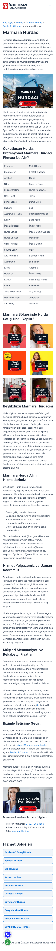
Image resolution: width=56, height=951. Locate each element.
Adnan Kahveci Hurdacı (17, 918)
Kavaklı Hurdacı (13, 877)
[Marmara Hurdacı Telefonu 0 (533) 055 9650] (7, 934)
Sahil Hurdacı (12, 869)
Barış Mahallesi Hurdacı (17, 910)
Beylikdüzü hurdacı (19, 752)
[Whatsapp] (7, 942)
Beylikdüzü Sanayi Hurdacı (19, 852)
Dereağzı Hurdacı (14, 893)
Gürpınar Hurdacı (14, 885)
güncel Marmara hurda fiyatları (32, 745)
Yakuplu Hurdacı (13, 860)
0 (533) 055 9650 (35, 823)
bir (38, 705)
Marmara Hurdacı (20, 831)
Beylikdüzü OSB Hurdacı (17, 927)
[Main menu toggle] (50, 6)
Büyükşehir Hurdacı (15, 902)
